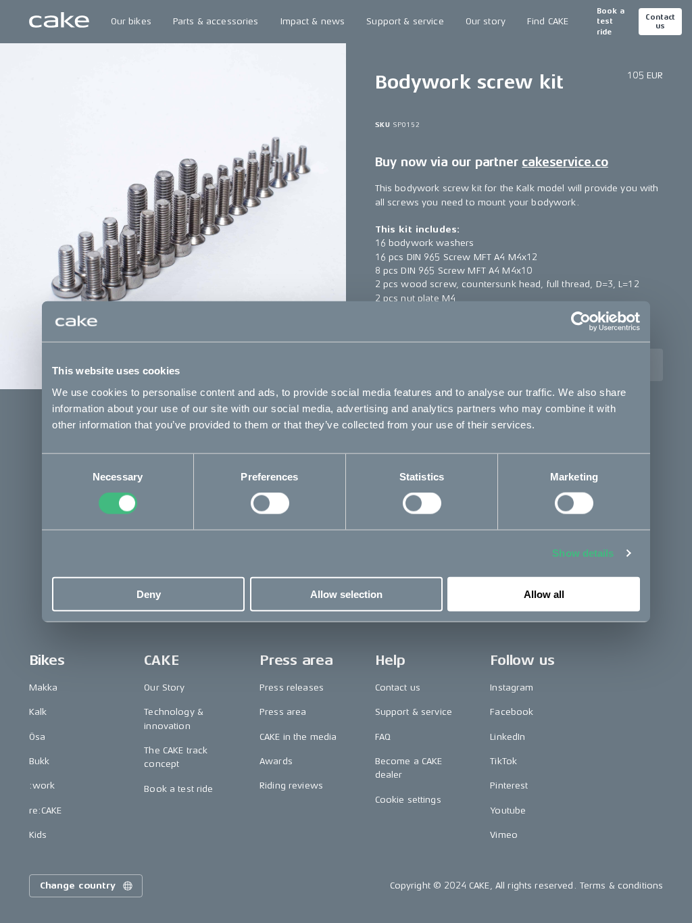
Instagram (511, 687)
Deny (149, 593)
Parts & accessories (216, 21)
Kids (38, 835)
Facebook (511, 712)
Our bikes (131, 21)
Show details (583, 553)
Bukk (39, 761)
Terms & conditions (622, 885)
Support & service (404, 21)
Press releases (292, 687)
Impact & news (312, 21)
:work (42, 785)
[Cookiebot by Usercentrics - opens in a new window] (581, 321)
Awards (276, 761)
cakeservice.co (565, 162)
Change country (78, 885)
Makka (43, 687)
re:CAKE (45, 810)
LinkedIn (507, 737)
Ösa (37, 737)
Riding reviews (291, 785)
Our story (485, 21)
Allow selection (346, 593)
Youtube (508, 810)
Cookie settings (408, 800)
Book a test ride (610, 21)
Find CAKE (547, 21)
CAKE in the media (298, 737)
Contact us (660, 21)
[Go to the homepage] (59, 21)
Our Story (164, 687)
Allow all (544, 593)
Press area (283, 712)
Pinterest (509, 785)
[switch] (270, 503)
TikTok (503, 761)
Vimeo (504, 835)
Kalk (38, 712)
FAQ (383, 737)
